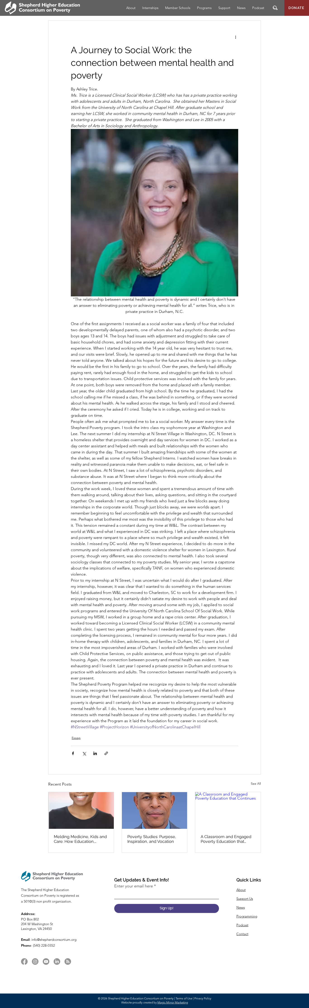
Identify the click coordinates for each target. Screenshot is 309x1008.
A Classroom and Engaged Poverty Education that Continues (226, 839)
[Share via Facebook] (73, 753)
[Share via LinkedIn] (95, 753)
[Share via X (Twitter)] (84, 753)
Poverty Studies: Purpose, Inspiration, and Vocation (151, 839)
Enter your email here (133, 886)
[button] (275, 8)
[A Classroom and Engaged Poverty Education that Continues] (228, 810)
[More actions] (235, 37)
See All (256, 784)
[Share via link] (106, 753)
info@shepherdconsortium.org (53, 939)
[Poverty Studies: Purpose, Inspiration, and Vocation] (154, 810)
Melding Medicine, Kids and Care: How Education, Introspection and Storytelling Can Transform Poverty (80, 839)
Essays (76, 738)
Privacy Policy (202, 998)
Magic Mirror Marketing (172, 1002)
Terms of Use (184, 998)
